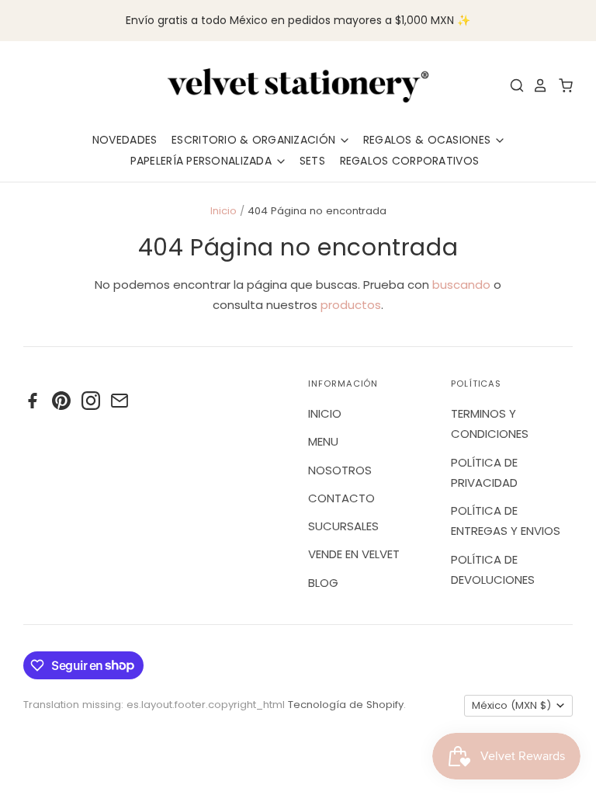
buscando (461, 284)
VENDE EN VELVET (354, 554)
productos (351, 305)
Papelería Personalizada (202, 160)
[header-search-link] (513, 85)
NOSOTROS (340, 470)
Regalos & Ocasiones (428, 140)
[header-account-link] (536, 85)
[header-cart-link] (561, 85)
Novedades (125, 140)
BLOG (323, 583)
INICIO (324, 413)
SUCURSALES (343, 526)
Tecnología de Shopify (346, 704)
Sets (312, 160)
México (511, 705)
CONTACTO (341, 498)
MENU (323, 441)
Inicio (223, 210)
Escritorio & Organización (255, 140)
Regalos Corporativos (410, 160)
